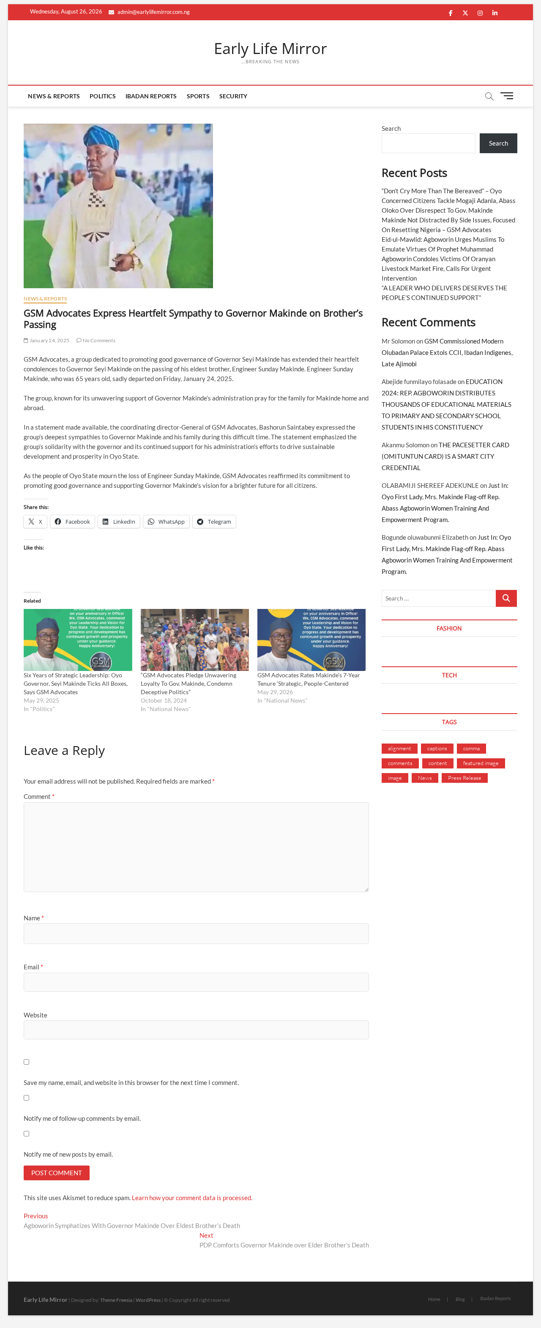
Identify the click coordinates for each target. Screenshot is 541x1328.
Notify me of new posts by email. (68, 1154)
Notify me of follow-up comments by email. (82, 1118)
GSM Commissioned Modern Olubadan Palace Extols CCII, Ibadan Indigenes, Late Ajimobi (447, 352)
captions (437, 748)
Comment (39, 796)
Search (391, 128)
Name (34, 918)
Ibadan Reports (151, 96)
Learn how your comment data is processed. (192, 1197)
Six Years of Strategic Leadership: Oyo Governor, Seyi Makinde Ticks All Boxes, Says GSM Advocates (76, 683)
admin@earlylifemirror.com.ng (153, 11)
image (395, 777)
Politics (103, 96)
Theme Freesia (116, 1300)
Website (35, 1015)
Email (33, 967)
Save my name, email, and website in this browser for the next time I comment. (131, 1082)
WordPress (148, 1300)
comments (400, 763)
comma (471, 748)
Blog (460, 1299)
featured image (481, 763)
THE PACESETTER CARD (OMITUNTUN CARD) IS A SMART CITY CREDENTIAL (445, 456)
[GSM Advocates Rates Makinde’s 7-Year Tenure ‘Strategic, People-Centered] (311, 640)
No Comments (98, 340)
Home (434, 1299)
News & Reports (54, 96)
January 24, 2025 (49, 340)
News (425, 777)
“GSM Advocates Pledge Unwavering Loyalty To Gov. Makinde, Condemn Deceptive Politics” (188, 683)
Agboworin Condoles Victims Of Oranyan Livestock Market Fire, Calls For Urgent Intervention (438, 268)
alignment (399, 748)
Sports (198, 96)
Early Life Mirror (270, 48)
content (438, 763)
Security (233, 96)
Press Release (464, 777)
